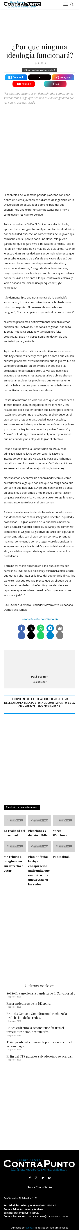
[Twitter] (42, 1177)
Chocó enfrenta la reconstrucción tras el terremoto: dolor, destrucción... (35, 1030)
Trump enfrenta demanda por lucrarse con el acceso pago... (39, 1044)
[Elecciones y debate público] (39, 820)
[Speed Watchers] (64, 820)
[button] (71, 4)
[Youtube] (49, 1177)
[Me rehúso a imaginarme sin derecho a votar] (15, 846)
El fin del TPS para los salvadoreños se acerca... (39, 1056)
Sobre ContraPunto (39, 1187)
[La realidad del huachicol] (15, 820)
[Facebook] (30, 1177)
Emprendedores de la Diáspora (28, 1003)
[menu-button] (65, 4)
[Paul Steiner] (39, 662)
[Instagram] (36, 1177)
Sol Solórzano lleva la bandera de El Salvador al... (40, 993)
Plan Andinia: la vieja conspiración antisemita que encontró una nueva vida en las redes (39, 870)
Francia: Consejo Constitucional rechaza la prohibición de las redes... (36, 1015)
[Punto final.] (64, 846)
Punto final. (61, 857)
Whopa (30, 1227)
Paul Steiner (39, 676)
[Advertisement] (39, 146)
